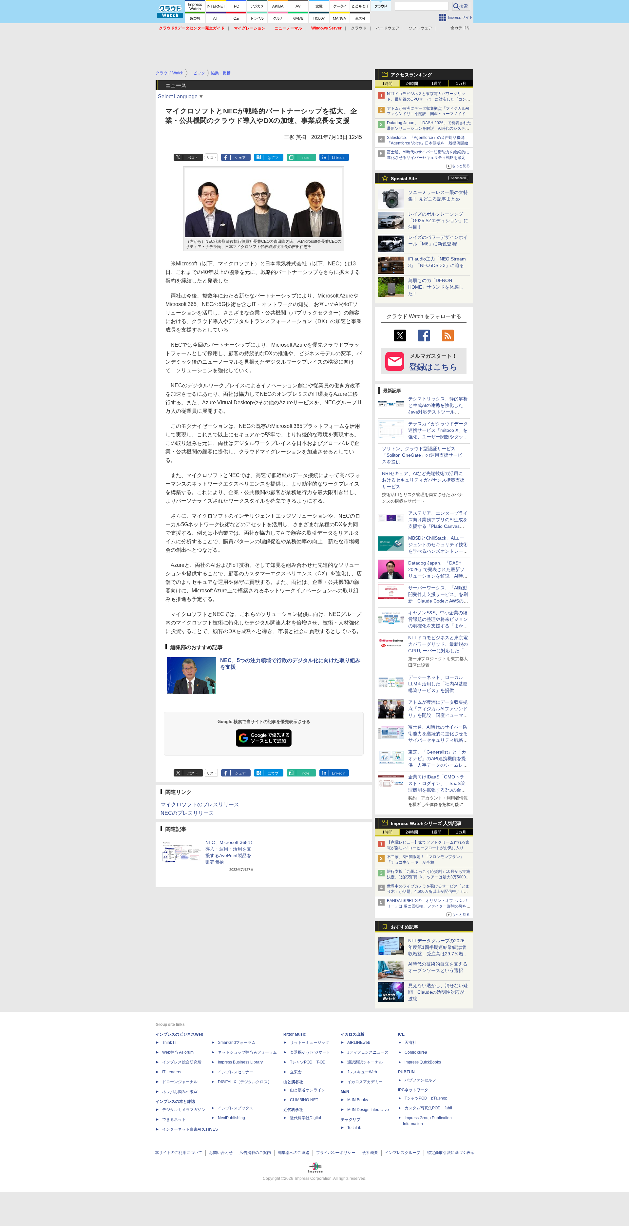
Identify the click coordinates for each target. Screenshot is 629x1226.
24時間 (412, 83)
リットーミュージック (309, 1042)
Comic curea (416, 1052)
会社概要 (370, 1152)
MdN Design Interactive (368, 1109)
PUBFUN (406, 1072)
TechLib (354, 1127)
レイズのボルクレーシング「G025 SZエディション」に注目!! (438, 220)
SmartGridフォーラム (237, 1042)
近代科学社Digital (305, 1118)
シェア (240, 158)
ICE (401, 1034)
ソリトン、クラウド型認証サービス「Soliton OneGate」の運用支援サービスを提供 (422, 455)
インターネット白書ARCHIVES (190, 1129)
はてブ (273, 158)
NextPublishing (231, 1118)
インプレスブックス (235, 1108)
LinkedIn (338, 158)
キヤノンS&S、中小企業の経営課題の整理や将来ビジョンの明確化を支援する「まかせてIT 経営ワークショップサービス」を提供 (438, 626)
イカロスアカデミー (365, 1082)
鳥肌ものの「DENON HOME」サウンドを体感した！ (435, 287)
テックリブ (350, 1119)
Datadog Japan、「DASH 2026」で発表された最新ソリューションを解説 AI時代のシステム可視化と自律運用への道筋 (429, 128)
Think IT (169, 1042)
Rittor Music (294, 1034)
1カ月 (461, 83)
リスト (211, 158)
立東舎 (296, 1072)
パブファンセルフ (420, 1080)
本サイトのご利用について (178, 1152)
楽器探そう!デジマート (310, 1052)
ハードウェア (387, 28)
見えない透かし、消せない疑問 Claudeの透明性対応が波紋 (438, 992)
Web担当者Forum (178, 1052)
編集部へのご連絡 (293, 1152)
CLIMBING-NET (304, 1100)
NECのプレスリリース (187, 813)
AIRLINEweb (358, 1042)
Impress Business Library (240, 1062)
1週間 (436, 83)
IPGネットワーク (413, 1090)
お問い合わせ (221, 1152)
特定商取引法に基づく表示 (450, 1152)
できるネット (174, 1119)
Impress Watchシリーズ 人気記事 (426, 823)
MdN (345, 1091)
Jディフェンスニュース (368, 1052)
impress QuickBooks (423, 1062)
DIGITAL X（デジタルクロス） (245, 1082)
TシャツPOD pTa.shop (426, 1098)
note (305, 158)
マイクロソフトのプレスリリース (200, 804)
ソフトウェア (420, 28)
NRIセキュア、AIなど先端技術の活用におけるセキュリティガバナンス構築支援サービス (423, 480)
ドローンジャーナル (180, 1082)
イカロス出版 (352, 1034)
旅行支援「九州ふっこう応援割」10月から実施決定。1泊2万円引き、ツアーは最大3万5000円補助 (428, 877)
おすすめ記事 (404, 926)
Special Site (404, 178)
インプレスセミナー (235, 1072)
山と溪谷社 (293, 1082)
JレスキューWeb (362, 1072)
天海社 (410, 1042)
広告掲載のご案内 (255, 1152)
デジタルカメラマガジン (183, 1109)
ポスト (192, 158)
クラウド (359, 28)
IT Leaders (171, 1072)
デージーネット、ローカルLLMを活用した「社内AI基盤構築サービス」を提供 (437, 684)
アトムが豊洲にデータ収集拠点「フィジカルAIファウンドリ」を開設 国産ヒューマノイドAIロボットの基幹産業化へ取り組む (428, 114)
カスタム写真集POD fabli (428, 1108)
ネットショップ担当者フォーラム (247, 1052)
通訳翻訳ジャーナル (365, 1062)
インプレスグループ (402, 1152)
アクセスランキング (411, 74)
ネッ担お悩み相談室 (180, 1091)
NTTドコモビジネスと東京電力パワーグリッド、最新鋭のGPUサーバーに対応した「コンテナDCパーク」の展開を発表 (428, 99)
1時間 (387, 83)
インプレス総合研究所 (181, 1062)
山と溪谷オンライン (307, 1090)
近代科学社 (293, 1109)
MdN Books (357, 1100)
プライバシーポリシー (335, 1152)
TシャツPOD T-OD (308, 1062)
